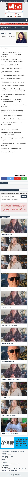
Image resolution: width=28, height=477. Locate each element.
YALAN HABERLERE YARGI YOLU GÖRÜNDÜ (17, 23)
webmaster (10, 475)
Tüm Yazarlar (5, 467)
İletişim (18, 14)
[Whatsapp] (23, 178)
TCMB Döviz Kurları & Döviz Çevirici (10, 464)
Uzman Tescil (17, 475)
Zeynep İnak (6, 33)
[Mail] (17, 43)
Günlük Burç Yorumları (7, 456)
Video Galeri (9, 16)
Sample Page (5, 461)
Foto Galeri (19, 16)
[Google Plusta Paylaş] (17, 178)
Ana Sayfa (8, 14)
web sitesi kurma (16, 474)
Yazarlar (10, 27)
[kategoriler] (26, 20)
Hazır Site (10, 474)
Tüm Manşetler (5, 465)
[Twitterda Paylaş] (10, 178)
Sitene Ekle (4, 462)
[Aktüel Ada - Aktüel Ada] (14, 6)
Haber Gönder (5, 457)
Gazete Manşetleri (6, 454)
